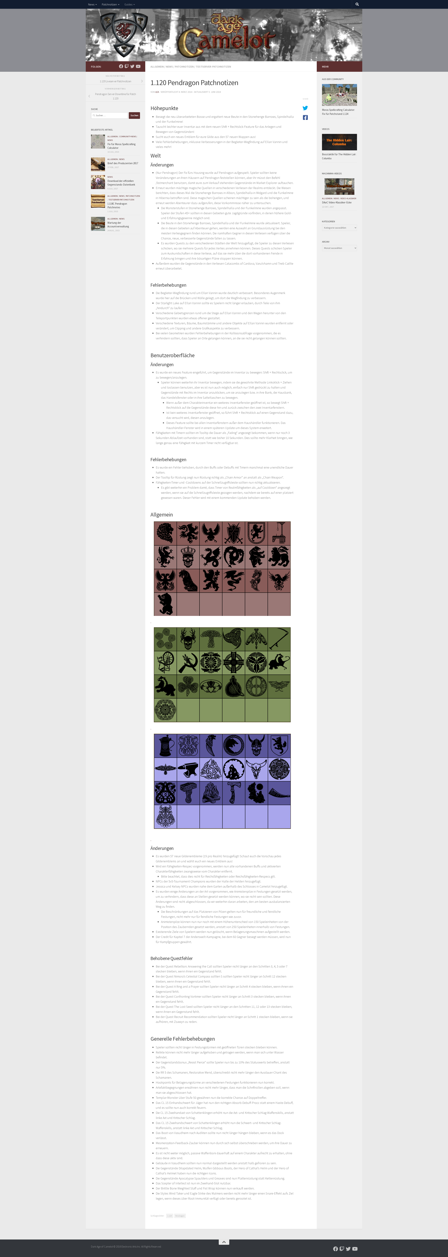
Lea (157, 91)
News (91, 4)
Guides (128, 4)
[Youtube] (138, 66)
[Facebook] (121, 66)
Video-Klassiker (348, 198)
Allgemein (157, 66)
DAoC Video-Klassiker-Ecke (337, 202)
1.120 (169, 1215)
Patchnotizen (109, 4)
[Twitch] (127, 66)
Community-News (127, 136)
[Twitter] (132, 66)
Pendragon (180, 1215)
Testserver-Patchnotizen (213, 66)
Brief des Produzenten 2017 (122, 163)
